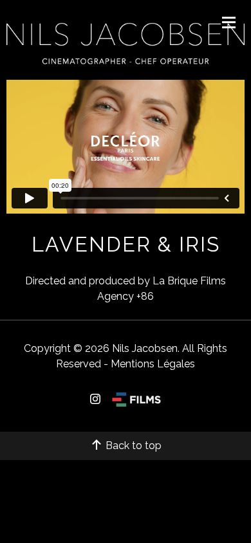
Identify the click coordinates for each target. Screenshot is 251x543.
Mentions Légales (153, 364)
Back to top (132, 445)
